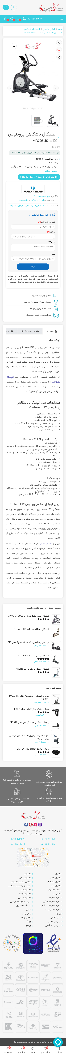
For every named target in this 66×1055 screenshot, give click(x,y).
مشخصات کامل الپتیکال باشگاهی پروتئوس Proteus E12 (32, 152)
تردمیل (58, 873)
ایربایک (58, 913)
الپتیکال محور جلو (17, 205)
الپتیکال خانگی (55, 921)
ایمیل (53, 254)
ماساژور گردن (25, 877)
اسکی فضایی (49, 29)
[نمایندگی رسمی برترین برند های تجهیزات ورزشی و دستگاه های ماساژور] (33, 996)
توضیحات (51, 241)
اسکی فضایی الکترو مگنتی (35, 205)
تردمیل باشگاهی (54, 881)
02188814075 (48, 839)
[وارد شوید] (14, 7)
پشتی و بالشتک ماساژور (19, 885)
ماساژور (27, 873)
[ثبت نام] (6, 7)
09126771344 (18, 844)
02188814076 (18, 839)
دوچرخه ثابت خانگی (52, 901)
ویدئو (28, 925)
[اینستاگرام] (40, 824)
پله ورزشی (26, 913)
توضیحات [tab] (50, 331)
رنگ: (56, 162)
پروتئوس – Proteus (44, 159)
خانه (60, 29)
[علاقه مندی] (59, 42)
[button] (59, 50)
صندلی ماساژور (55, 889)
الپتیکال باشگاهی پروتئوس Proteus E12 (43, 32)
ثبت (33, 266)
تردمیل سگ (56, 885)
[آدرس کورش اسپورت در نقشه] (33, 857)
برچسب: (50, 205)
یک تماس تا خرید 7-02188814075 (37, 177)
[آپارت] (35, 824)
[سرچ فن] (12, 943)
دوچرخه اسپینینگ (53, 909)
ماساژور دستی (24, 897)
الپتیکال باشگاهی (32, 29)
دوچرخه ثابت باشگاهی (51, 905)
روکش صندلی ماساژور (21, 881)
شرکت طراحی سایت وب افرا (24, 1042)
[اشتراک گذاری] (59, 57)
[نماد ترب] (33, 943)
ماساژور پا (57, 893)
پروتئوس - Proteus (42, 196)
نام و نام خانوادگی (46, 222)
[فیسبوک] (26, 824)
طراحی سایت (47, 1042)
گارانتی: (54, 166)
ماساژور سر (26, 889)
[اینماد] (53, 943)
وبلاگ (28, 921)
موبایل (51, 232)
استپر (28, 909)
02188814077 (35, 18)
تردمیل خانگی (55, 877)
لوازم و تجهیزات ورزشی (20, 901)
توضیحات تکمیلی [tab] (28, 331)
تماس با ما (26, 917)
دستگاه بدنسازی (23, 905)
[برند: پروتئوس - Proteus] (33, 189)
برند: (56, 159)
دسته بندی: (49, 200)
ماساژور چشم (25, 893)
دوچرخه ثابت (55, 897)
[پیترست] (31, 824)
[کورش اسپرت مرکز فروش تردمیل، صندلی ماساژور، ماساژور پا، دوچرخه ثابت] (51, 7)
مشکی (50, 162)
